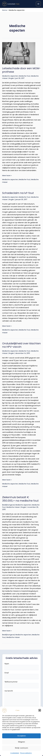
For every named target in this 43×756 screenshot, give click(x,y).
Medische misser (13, 507)
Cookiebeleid (14, 753)
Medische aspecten (10, 76)
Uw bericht (9, 691)
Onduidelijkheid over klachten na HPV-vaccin (21, 345)
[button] (40, 710)
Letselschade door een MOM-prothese (21, 70)
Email (7, 673)
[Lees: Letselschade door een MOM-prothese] (21, 53)
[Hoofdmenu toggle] (38, 3)
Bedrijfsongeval (8, 505)
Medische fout (24, 76)
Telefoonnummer (11, 682)
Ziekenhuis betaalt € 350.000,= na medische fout (20, 498)
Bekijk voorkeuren (21, 748)
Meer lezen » (7, 175)
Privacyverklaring (26, 753)
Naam (7, 663)
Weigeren (21, 742)
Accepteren (21, 736)
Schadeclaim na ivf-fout (18, 193)
